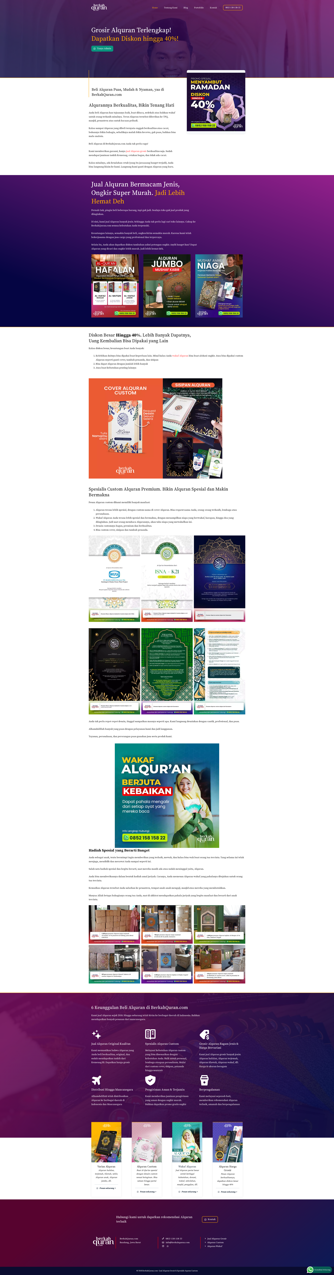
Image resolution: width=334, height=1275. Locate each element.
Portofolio (199, 7)
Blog (186, 7)
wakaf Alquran (180, 355)
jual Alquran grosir (136, 151)
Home (155, 7)
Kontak (213, 7)
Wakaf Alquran (187, 1166)
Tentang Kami (170, 7)
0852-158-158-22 (232, 7)
